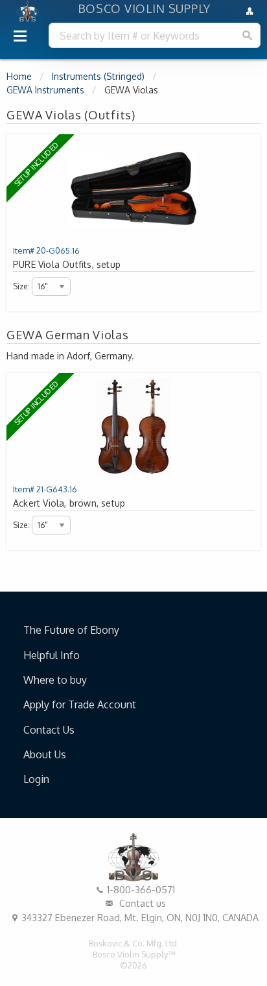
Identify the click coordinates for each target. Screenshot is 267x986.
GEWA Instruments (45, 89)
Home (19, 76)
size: (21, 286)
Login (36, 779)
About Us (44, 754)
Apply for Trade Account (79, 704)
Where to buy (55, 679)
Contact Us (49, 729)
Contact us (141, 903)
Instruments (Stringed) (98, 76)
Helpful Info (51, 655)
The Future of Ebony (71, 629)
